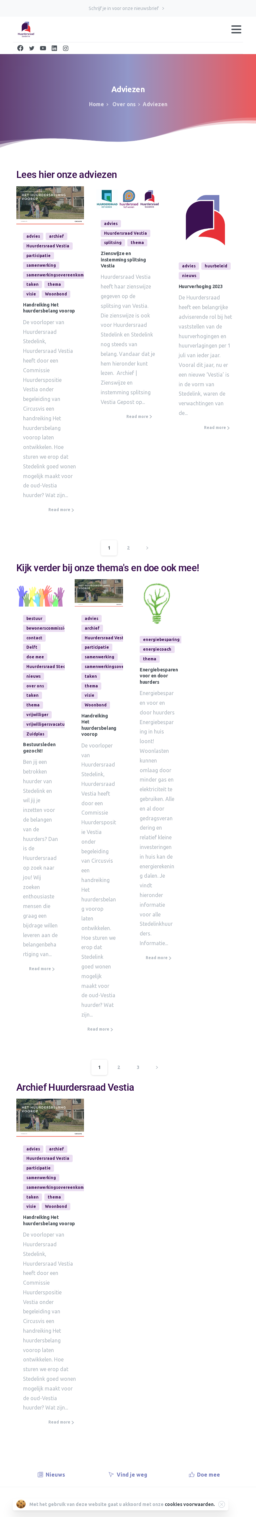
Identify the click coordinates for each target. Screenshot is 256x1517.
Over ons (123, 104)
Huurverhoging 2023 (201, 286)
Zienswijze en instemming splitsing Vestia (123, 259)
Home (96, 104)
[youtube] (43, 48)
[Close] (221, 1504)
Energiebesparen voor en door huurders (159, 676)
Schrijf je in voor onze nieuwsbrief (124, 8)
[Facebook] (20, 48)
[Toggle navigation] (236, 29)
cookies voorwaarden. (190, 1504)
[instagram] (65, 48)
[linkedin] (54, 48)
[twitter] (31, 48)
